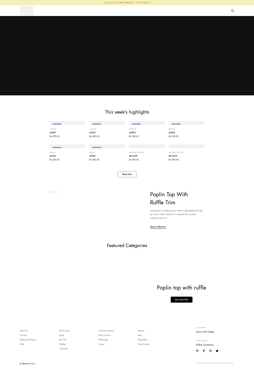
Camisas (53, 129)
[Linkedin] (197, 351)
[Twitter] (217, 351)
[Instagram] (210, 351)
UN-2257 (133, 156)
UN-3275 (173, 156)
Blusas (171, 129)
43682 (172, 132)
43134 (53, 156)
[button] (127, 174)
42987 (92, 156)
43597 (53, 132)
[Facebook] (204, 351)
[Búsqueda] (232, 10)
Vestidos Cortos (136, 152)
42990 (132, 132)
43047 (92, 132)
